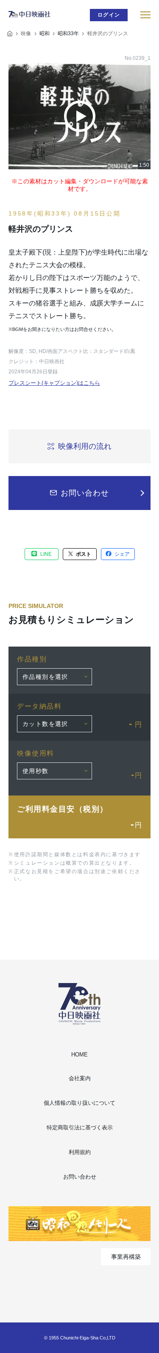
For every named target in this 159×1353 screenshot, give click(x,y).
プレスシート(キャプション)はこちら (54, 383)
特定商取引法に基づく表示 (80, 1127)
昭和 (44, 33)
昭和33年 (68, 33)
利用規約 (80, 1152)
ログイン (109, 15)
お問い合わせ (79, 1177)
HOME (79, 1054)
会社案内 (80, 1078)
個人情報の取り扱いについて (79, 1103)
